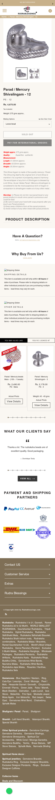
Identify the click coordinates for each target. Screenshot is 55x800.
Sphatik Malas (9, 703)
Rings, (36, 765)
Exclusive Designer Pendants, (16, 765)
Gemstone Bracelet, (32, 758)
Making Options (27, 119)
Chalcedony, (40, 700)
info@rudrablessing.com (30, 240)
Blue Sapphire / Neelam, (28, 678)
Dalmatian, (24, 690)
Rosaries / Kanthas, (36, 666)
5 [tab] (26, 417)
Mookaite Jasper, (42, 693)
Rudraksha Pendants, (24, 654)
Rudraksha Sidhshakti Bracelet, (35, 635)
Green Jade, (27, 687)
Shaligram (35, 711)
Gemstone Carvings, (39, 730)
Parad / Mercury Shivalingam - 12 (23, 16)
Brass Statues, (39, 742)
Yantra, (26, 742)
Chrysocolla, (44, 684)
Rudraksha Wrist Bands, (31, 663)
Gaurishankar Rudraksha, (30, 628)
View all (26, 478)
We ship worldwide (27, 2)
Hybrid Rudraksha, (24, 632)
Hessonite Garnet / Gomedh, (23, 684)
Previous (2, 4)
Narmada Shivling (41, 746)
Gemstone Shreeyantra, (14, 736)
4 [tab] (21, 417)
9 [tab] (44, 417)
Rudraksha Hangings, (29, 651)
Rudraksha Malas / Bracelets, (32, 641)
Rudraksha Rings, (39, 657)
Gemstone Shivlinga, (34, 733)
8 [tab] (40, 417)
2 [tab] (12, 417)
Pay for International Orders (27, 143)
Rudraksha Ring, (10, 761)
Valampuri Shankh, (41, 719)
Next (52, 4)
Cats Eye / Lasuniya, (12, 681)
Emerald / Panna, (10, 687)
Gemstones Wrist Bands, (30, 660)
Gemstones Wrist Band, (20, 700)
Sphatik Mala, (24, 746)
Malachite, (15, 693)
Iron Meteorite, (23, 697)
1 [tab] (8, 417)
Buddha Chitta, (9, 660)
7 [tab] (35, 417)
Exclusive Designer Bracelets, (34, 761)
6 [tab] (31, 417)
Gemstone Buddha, (11, 742)
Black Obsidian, (9, 690)
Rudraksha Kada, (21, 657)
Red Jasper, (38, 697)
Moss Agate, (8, 697)
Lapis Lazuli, (37, 690)
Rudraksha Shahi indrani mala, (17, 638)
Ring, (44, 678)
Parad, (25, 711)
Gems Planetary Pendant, (27, 647)
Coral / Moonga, (32, 681)
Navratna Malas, (10, 663)
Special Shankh (9, 722)
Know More (27, 258)
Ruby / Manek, (42, 687)
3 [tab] (17, 417)
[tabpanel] (14, 379)
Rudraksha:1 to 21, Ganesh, (29, 622)
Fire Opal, (27, 693)
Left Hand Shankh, (21, 719)
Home (4, 16)
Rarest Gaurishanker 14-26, (15, 644)
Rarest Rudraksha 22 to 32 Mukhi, (26, 624)
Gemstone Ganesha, (12, 733)
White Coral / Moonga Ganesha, (32, 739)
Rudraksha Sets (10, 670)
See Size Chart (46, 119)
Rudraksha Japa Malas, (13, 666)
